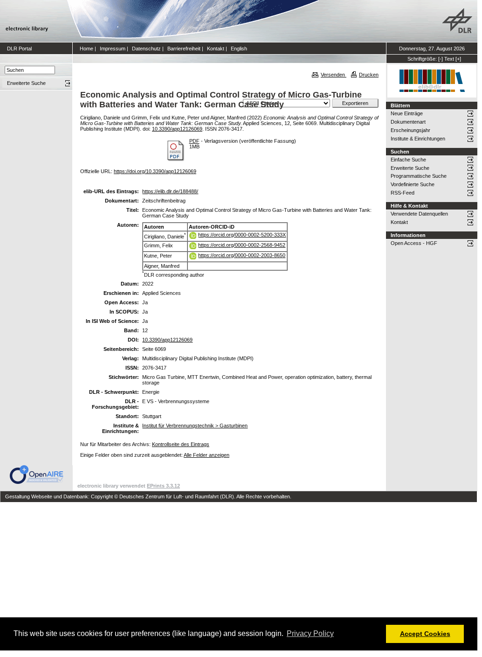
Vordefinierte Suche (412, 184)
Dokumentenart (408, 122)
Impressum (112, 48)
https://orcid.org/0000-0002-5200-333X (242, 235)
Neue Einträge (407, 113)
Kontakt (215, 48)
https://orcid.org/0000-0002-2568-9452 (241, 245)
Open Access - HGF (414, 243)
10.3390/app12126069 (177, 129)
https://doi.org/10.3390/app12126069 (155, 171)
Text (449, 59)
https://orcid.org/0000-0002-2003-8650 (241, 255)
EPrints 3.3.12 (163, 486)
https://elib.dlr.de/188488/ (170, 191)
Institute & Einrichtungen (418, 138)
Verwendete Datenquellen (419, 214)
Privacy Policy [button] (310, 633)
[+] (458, 59)
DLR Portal (19, 48)
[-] (440, 59)
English (239, 48)
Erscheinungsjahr (410, 130)
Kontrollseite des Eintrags (180, 444)
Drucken (369, 74)
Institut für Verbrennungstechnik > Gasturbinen (195, 425)
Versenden (333, 74)
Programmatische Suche (419, 176)
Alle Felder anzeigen (206, 455)
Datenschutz (146, 48)
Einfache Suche (408, 159)
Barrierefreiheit (183, 48)
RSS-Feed (402, 193)
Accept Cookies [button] (425, 633)
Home (86, 48)
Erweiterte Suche (410, 168)
